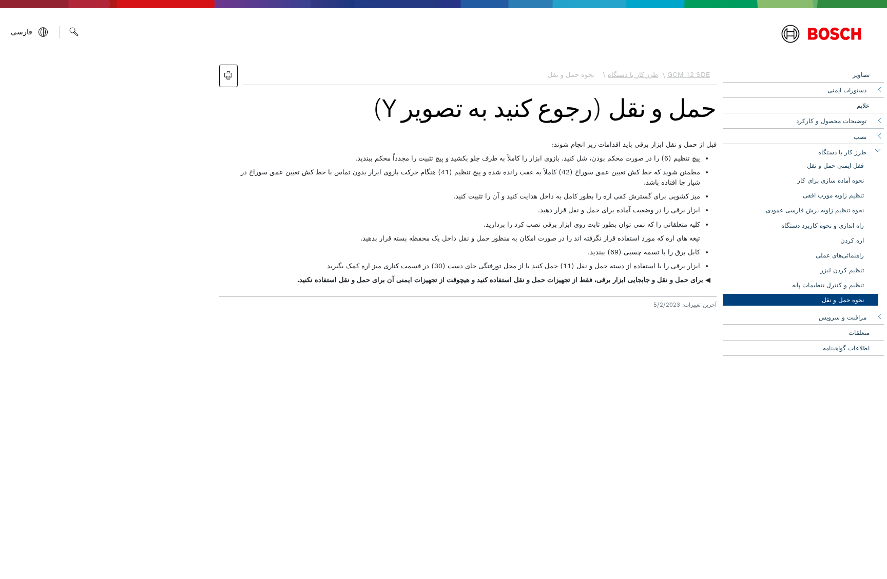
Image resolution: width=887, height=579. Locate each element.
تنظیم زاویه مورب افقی (833, 195)
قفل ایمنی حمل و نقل (835, 165)
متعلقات (859, 332)
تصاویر (861, 74)
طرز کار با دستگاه (842, 152)
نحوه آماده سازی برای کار (830, 180)
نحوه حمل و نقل (843, 300)
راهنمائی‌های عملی (840, 255)
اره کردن (852, 240)
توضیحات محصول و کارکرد (831, 121)
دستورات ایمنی (846, 90)
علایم (863, 105)
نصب (860, 137)
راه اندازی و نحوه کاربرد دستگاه (822, 225)
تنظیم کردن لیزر (842, 270)
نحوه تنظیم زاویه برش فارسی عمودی (815, 210)
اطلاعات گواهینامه (846, 348)
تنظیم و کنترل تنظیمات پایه (828, 285)
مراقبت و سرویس (842, 317)
